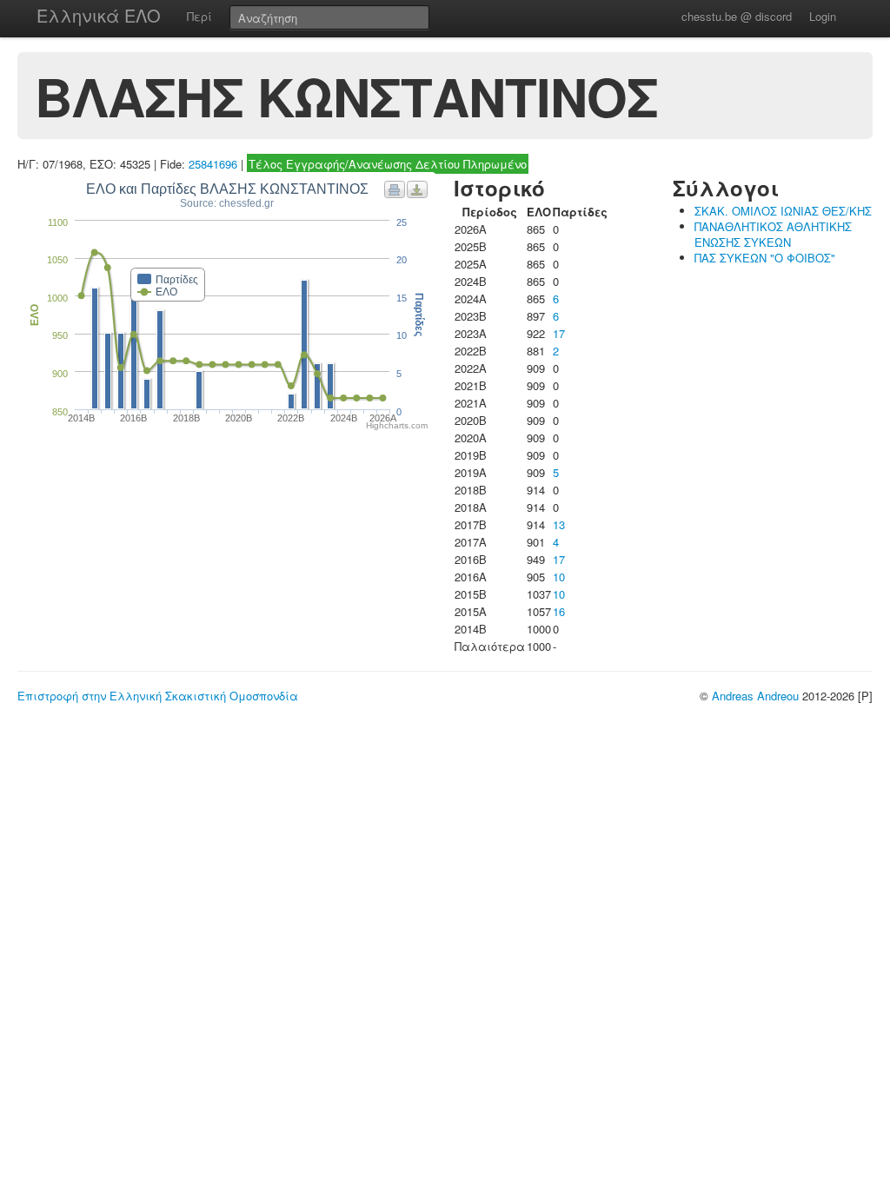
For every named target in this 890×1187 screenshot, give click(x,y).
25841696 (213, 164)
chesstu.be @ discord (736, 16)
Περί (199, 16)
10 (559, 576)
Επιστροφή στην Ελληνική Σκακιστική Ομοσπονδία (157, 695)
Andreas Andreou (755, 695)
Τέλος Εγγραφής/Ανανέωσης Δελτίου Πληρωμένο (388, 164)
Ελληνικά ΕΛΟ (99, 15)
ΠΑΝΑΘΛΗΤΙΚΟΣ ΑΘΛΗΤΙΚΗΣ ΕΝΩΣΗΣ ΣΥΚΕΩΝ (773, 234)
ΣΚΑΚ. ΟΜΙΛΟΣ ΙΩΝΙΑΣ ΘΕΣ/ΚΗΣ (783, 210)
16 (559, 611)
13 (559, 524)
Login (822, 16)
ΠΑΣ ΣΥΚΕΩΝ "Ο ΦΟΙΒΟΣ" (764, 257)
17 (559, 333)
